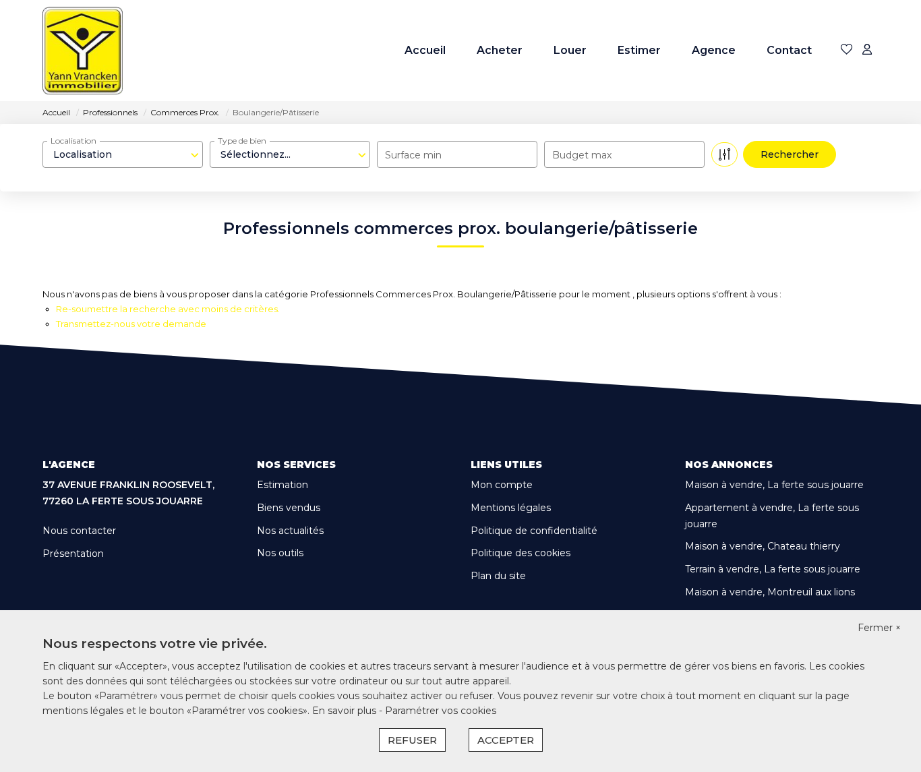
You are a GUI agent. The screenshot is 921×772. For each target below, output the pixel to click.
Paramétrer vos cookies (440, 711)
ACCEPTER (505, 740)
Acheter (500, 50)
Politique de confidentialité (534, 531)
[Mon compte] (867, 50)
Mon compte (502, 485)
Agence (714, 50)
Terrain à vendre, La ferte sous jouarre (772, 569)
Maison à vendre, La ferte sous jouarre (774, 485)
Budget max (582, 155)
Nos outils (280, 553)
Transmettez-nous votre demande (131, 323)
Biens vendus (288, 508)
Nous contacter (79, 531)
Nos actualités (290, 531)
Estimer (639, 50)
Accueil (425, 50)
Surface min (413, 155)
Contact (789, 50)
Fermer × (879, 628)
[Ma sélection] (847, 50)
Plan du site (498, 576)
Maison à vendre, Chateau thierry (762, 546)
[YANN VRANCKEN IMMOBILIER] (82, 50)
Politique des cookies (520, 553)
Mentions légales (511, 508)
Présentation (73, 553)
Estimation (282, 485)
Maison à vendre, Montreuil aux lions (770, 592)
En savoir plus (345, 711)
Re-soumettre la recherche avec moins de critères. (168, 308)
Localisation (73, 141)
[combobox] (122, 154)
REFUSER (412, 740)
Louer (570, 50)
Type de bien (242, 141)
